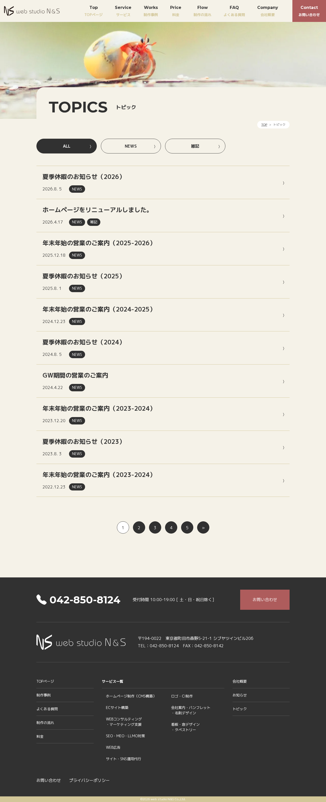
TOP (264, 124)
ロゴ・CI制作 (182, 696)
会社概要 (267, 11)
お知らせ (240, 695)
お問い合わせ (309, 11)
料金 (175, 11)
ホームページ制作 (131, 696)
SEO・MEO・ (125, 735)
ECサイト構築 (117, 707)
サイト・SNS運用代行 (123, 758)
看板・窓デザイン (185, 727)
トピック (240, 708)
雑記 (195, 146)
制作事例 (151, 11)
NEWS (131, 146)
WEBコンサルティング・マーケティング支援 (124, 722)
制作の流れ (202, 11)
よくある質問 (234, 11)
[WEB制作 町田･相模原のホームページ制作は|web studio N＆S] (32, 10)
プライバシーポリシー (89, 780)
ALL (66, 146)
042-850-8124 (83, 599)
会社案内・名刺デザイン (190, 710)
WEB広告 (113, 747)
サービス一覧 (112, 681)
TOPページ (93, 11)
